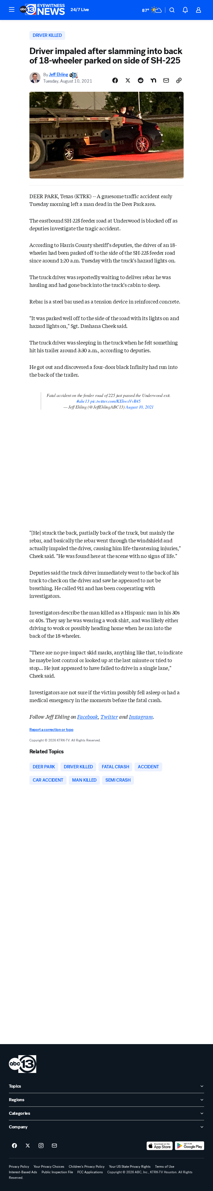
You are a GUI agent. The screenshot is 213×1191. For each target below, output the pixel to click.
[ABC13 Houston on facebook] (14, 1145)
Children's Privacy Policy (87, 1166)
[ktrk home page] (22, 1064)
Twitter (109, 716)
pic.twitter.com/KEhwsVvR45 (115, 401)
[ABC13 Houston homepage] (42, 10)
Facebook (87, 716)
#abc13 (83, 401)
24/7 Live (79, 9)
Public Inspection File (57, 1172)
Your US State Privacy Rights (130, 1166)
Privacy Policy (19, 1166)
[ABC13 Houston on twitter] (27, 1145)
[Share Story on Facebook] (115, 80)
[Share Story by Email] (166, 80)
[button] (11, 9)
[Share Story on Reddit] (140, 80)
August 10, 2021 (140, 407)
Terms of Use (164, 1166)
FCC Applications (90, 1172)
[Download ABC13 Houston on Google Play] (189, 1145)
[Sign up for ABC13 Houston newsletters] (54, 1145)
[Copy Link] (179, 80)
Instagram (141, 716)
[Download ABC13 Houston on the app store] (159, 1145)
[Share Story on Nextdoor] (153, 80)
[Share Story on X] (128, 80)
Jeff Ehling (58, 75)
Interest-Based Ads (23, 1172)
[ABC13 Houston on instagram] (41, 1145)
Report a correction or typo (51, 729)
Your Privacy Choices (49, 1166)
